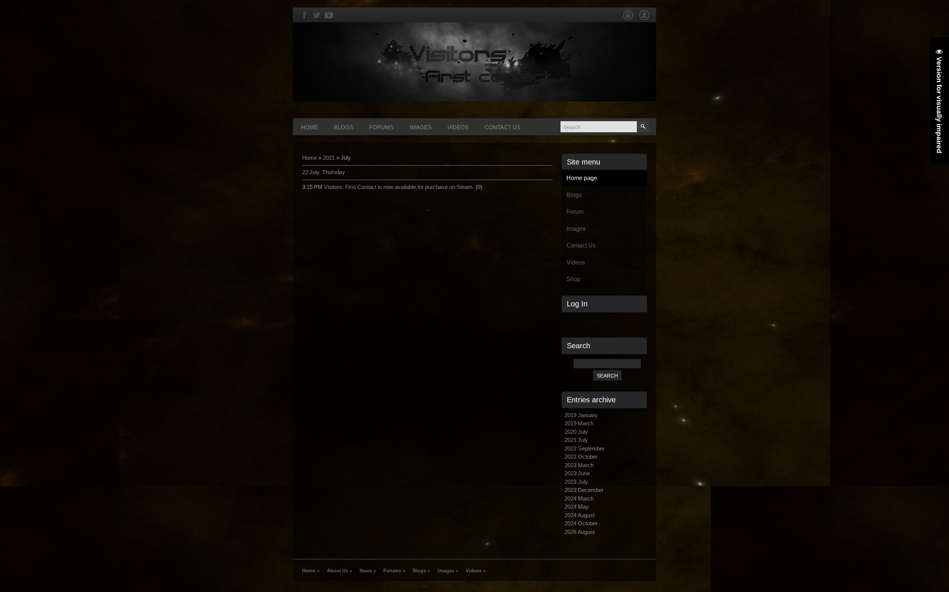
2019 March (579, 423)
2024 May (577, 506)
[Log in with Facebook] (607, 320)
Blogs (343, 127)
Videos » (476, 570)
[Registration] (644, 19)
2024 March (579, 498)
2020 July (576, 432)
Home (309, 127)
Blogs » (421, 570)
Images (420, 127)
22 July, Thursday (323, 172)
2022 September (585, 448)
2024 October (581, 523)
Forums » (394, 570)
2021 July (576, 440)
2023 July (576, 482)
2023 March (579, 465)
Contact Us (502, 127)
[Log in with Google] (619, 320)
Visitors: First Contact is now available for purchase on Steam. (399, 187)
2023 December (584, 490)
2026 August (580, 532)
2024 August (580, 515)
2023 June (577, 473)
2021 (329, 157)
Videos (458, 127)
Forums (381, 127)
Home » (311, 570)
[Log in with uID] (594, 320)
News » (368, 570)
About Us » (339, 570)
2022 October (581, 456)
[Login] (628, 19)
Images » (447, 570)
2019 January (581, 415)
